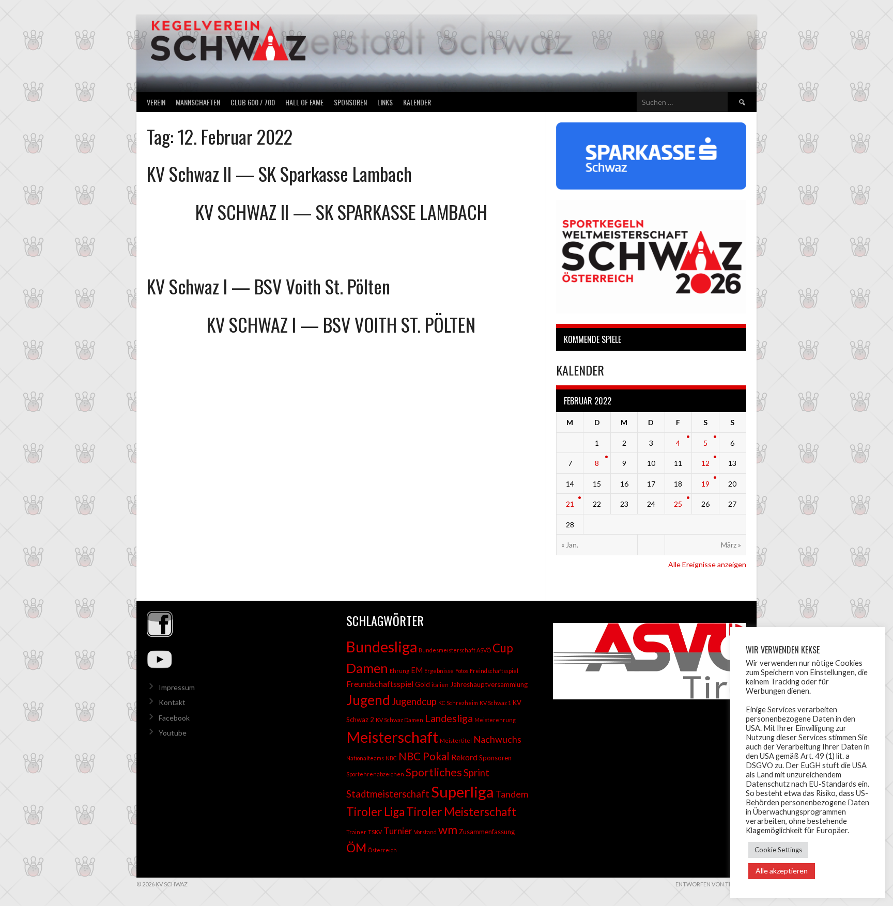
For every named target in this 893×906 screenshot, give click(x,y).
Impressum (177, 687)
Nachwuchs (497, 739)
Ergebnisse (439, 670)
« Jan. (569, 544)
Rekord (464, 757)
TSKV (375, 832)
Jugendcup (414, 701)
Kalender (417, 102)
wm (447, 829)
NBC (391, 758)
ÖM (356, 847)
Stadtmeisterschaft (387, 794)
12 (705, 463)
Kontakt (172, 702)
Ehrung (399, 670)
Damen (367, 668)
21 (570, 503)
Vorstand (425, 832)
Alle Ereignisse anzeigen (707, 564)
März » (731, 544)
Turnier (397, 830)
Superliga (462, 792)
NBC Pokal (424, 756)
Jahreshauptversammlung (489, 684)
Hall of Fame (304, 102)
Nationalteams (365, 758)
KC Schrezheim (458, 702)
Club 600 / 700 (252, 102)
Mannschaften (198, 102)
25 (678, 503)
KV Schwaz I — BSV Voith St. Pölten (268, 286)
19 (705, 483)
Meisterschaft (392, 737)
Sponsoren (350, 102)
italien (440, 684)
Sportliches (434, 772)
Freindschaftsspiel (494, 670)
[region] (646, 661)
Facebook (174, 717)
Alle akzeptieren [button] (782, 870)
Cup (502, 648)
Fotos (461, 670)
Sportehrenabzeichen (375, 774)
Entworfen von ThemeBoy (716, 884)
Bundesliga (381, 646)
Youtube (173, 732)
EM (417, 670)
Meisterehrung (495, 719)
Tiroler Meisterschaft (461, 812)
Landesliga (449, 718)
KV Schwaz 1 (495, 702)
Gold (422, 684)
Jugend (368, 700)
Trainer (356, 832)
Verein (156, 102)
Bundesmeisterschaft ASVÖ (455, 650)
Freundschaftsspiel (379, 684)
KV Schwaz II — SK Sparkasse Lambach (279, 173)
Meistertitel (456, 740)
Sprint (476, 772)
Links (385, 102)
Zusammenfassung (487, 831)
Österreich (382, 850)
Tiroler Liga (375, 812)
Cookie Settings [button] (778, 850)
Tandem (512, 794)
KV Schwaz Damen (399, 719)
